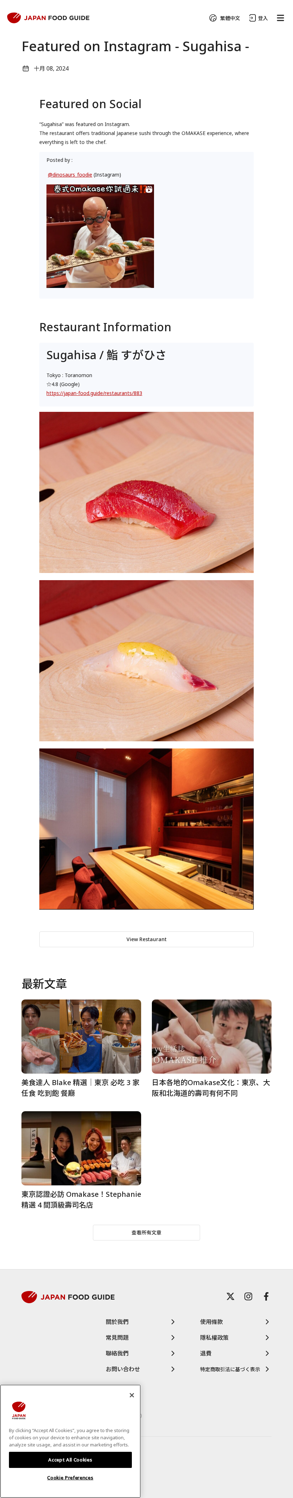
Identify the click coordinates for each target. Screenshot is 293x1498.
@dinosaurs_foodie (70, 174)
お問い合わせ (123, 1369)
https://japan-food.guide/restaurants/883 (94, 393)
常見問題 (117, 1338)
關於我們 (117, 1322)
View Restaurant (146, 939)
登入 (263, 18)
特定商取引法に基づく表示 (230, 1369)
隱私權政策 (214, 1338)
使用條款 (211, 1322)
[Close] (132, 1395)
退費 (206, 1353)
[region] (70, 1441)
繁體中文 (230, 18)
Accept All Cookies (70, 1459)
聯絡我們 (117, 1353)
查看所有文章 (146, 1232)
